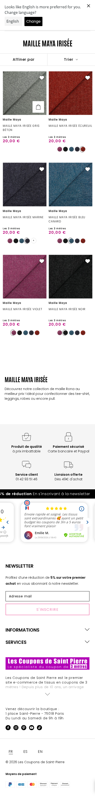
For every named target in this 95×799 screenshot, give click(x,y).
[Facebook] (8, 728)
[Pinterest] (23, 728)
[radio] (58, 149)
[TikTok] (39, 728)
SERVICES (16, 642)
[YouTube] (31, 728)
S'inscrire (47, 609)
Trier (69, 59)
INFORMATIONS (22, 630)
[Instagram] (15, 728)
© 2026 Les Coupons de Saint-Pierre (35, 762)
